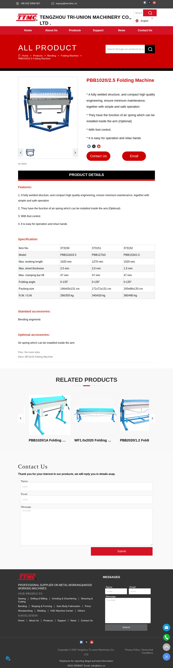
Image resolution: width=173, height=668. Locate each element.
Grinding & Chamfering (64, 598)
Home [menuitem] (28, 30)
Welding (41, 610)
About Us (34, 620)
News (73, 620)
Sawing (22, 598)
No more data (32, 352)
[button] (51, 30)
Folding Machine (70, 55)
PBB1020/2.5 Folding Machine (34, 58)
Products (38, 55)
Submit (121, 551)
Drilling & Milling (38, 598)
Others (81, 610)
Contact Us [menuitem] (145, 30)
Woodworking (25, 610)
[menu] (86, 30)
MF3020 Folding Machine (39, 356)
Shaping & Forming (41, 606)
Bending (51, 55)
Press (88, 606)
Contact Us (87, 620)
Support (61, 620)
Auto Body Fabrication (68, 606)
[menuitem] (51, 30)
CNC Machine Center (61, 610)
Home (25, 55)
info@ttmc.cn (98, 665)
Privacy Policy (132, 649)
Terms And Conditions (147, 651)
